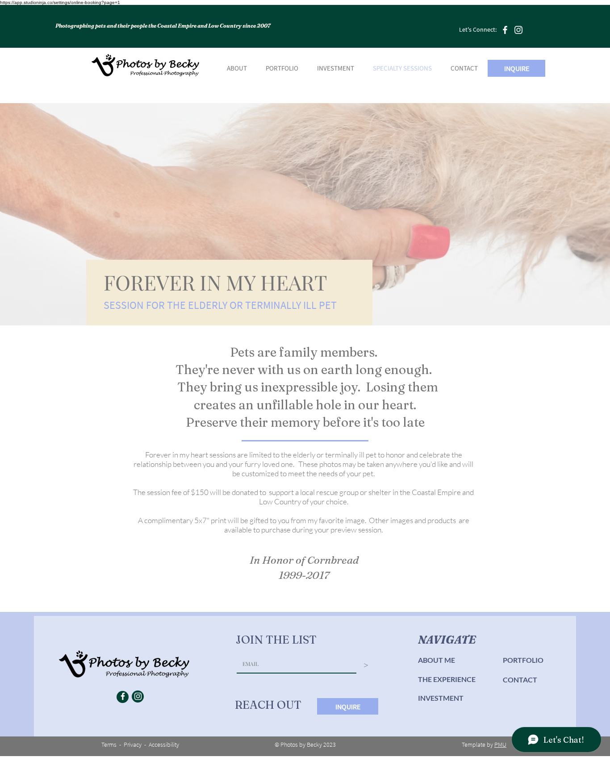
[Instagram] (518, 30)
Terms (109, 744)
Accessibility (164, 744)
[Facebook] (505, 30)
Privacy (133, 744)
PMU (500, 744)
